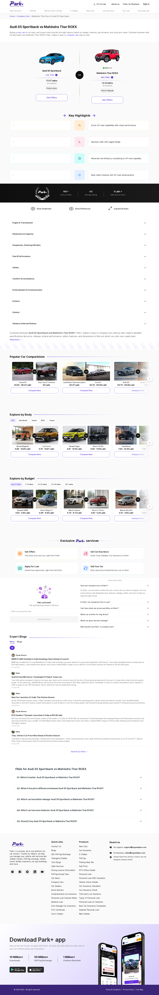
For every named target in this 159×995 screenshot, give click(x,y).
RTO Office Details (87, 870)
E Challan (83, 854)
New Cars (83, 846)
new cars (21, 32)
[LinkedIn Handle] (35, 872)
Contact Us (56, 846)
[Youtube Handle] (42, 872)
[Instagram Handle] (12, 872)
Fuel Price (83, 866)
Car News (55, 878)
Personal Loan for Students (91, 902)
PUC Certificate (58, 910)
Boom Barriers (57, 890)
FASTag (82, 858)
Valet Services (57, 866)
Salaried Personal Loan (89, 910)
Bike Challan (84, 914)
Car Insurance (85, 850)
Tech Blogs (56, 862)
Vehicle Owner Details (88, 882)
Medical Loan (57, 902)
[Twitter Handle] (27, 872)
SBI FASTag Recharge (61, 854)
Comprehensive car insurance (64, 894)
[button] (79, 661)
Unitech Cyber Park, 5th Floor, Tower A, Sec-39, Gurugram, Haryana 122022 (129, 858)
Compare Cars (23, 16)
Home (12, 16)
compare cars (73, 35)
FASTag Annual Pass (60, 874)
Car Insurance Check (88, 890)
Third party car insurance (90, 894)
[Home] (17, 4)
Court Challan (57, 914)
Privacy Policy (128, 990)
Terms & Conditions (113, 990)
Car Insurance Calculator (90, 886)
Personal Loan (85, 874)
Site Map (139, 990)
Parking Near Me (86, 862)
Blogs (53, 850)
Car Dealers (56, 886)
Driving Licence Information (63, 870)
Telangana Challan (59, 858)
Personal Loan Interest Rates (64, 898)
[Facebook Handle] (20, 872)
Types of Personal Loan (89, 898)
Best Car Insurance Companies (92, 906)
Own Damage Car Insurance (63, 906)
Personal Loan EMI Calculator (92, 878)
